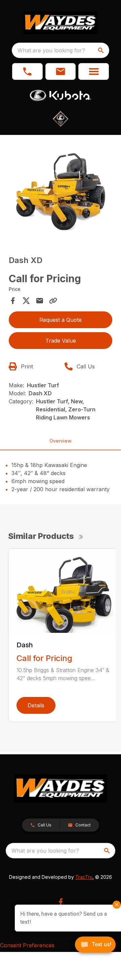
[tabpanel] (60, 190)
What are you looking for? (51, 50)
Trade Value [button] (60, 340)
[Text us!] (95, 945)
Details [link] (36, 705)
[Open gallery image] (60, 189)
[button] (27, 71)
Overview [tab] (60, 441)
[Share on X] (26, 301)
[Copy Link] (53, 301)
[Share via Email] (40, 301)
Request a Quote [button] (60, 319)
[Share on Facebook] (13, 301)
